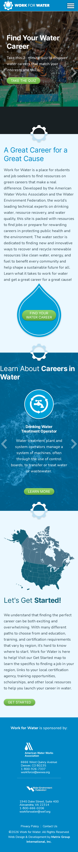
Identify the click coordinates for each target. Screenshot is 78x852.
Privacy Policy (30, 826)
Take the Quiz (23, 81)
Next (74, 73)
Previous (4, 73)
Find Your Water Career (39, 315)
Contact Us (50, 826)
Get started (19, 702)
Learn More (39, 491)
